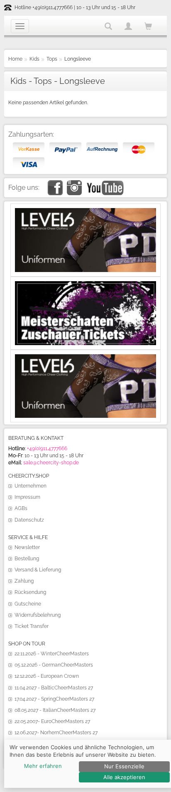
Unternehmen (30, 486)
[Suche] (108, 26)
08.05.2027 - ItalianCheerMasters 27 (55, 710)
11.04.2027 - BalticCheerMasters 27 (54, 688)
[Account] (128, 26)
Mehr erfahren (43, 766)
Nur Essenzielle (124, 766)
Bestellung (27, 559)
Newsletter (27, 547)
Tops (51, 59)
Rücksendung (30, 592)
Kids (34, 59)
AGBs (21, 508)
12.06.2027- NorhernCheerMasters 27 (56, 733)
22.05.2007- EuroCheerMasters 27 (52, 721)
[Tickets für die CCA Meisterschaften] (85, 284)
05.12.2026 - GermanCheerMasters (54, 665)
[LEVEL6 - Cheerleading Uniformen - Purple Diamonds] (85, 357)
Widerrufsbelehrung (38, 615)
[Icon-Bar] (20, 26)
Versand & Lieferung (38, 570)
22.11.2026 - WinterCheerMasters (52, 654)
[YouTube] (105, 183)
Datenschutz (29, 520)
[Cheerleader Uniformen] (85, 211)
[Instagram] (74, 183)
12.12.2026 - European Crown (47, 676)
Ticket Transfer (32, 626)
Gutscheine (28, 604)
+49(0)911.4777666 (47, 448)
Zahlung (24, 581)
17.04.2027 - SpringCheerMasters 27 (54, 699)
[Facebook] (55, 183)
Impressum (27, 497)
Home (15, 59)
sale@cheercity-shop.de (51, 463)
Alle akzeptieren (124, 777)
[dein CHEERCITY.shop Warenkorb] (148, 26)
